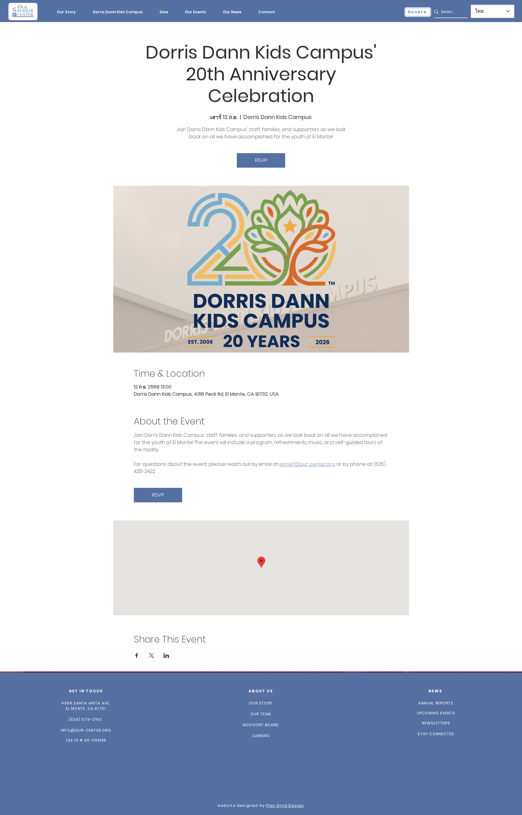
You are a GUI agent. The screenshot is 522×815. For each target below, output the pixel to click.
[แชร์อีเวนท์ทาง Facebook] (137, 655)
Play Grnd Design (285, 805)
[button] (66, 12)
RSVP (261, 160)
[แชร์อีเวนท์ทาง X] (151, 655)
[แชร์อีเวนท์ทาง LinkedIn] (166, 655)
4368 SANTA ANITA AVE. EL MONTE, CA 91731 (85, 706)
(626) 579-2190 (85, 719)
